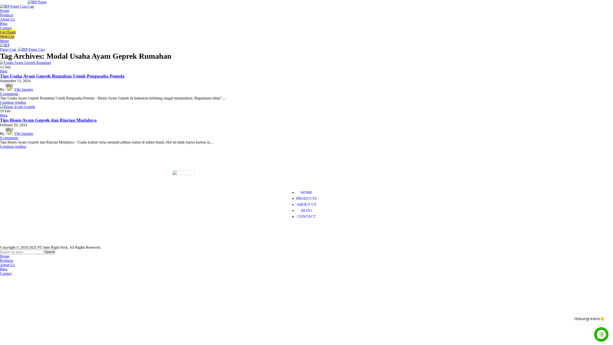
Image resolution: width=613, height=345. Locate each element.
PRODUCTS (306, 198)
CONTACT (306, 216)
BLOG (306, 210)
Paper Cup (180, 231)
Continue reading (13, 102)
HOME (306, 192)
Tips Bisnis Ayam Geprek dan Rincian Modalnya (48, 120)
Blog (3, 71)
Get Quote (8, 32)
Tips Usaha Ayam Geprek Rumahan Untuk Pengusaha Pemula (62, 76)
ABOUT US (306, 204)
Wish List (7, 36)
